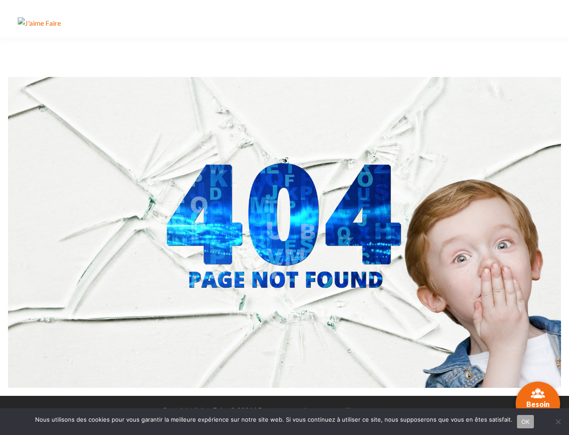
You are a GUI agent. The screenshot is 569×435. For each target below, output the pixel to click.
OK (525, 421)
